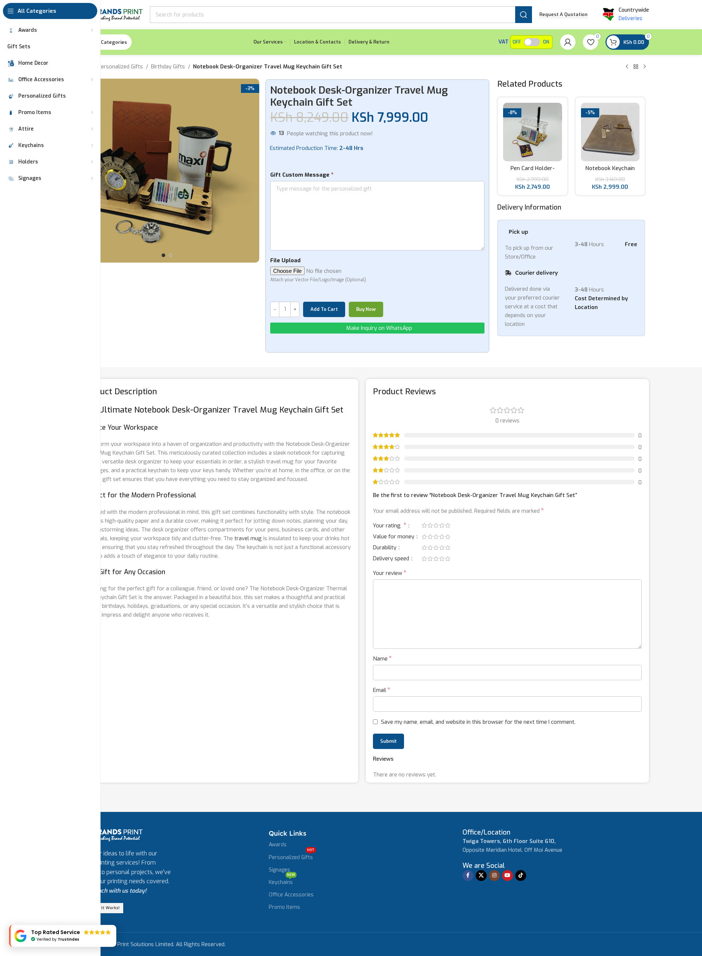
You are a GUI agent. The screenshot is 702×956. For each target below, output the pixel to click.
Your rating (389, 526)
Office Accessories (291, 894)
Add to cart (324, 309)
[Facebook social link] (468, 875)
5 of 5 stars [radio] (447, 525)
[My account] (567, 42)
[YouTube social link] (507, 875)
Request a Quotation (563, 15)
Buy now (366, 309)
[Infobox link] (486, 832)
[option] (163, 255)
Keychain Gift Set (311, 409)
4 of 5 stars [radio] (442, 525)
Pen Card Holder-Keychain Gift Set (532, 172)
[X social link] (481, 875)
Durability (385, 548)
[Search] (523, 14)
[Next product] (644, 67)
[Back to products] (635, 67)
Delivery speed (392, 559)
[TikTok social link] (520, 875)
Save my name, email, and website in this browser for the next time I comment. (478, 722)
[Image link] (109, 834)
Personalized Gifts (120, 66)
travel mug (248, 538)
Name (382, 658)
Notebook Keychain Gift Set (610, 172)
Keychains (282, 881)
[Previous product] (627, 67)
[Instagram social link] (494, 875)
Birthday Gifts (168, 66)
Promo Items (284, 907)
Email (381, 690)
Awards (278, 844)
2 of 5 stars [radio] (430, 525)
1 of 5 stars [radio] (424, 525)
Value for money (394, 537)
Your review (389, 573)
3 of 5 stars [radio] (436, 525)
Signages (279, 869)
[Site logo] (109, 14)
